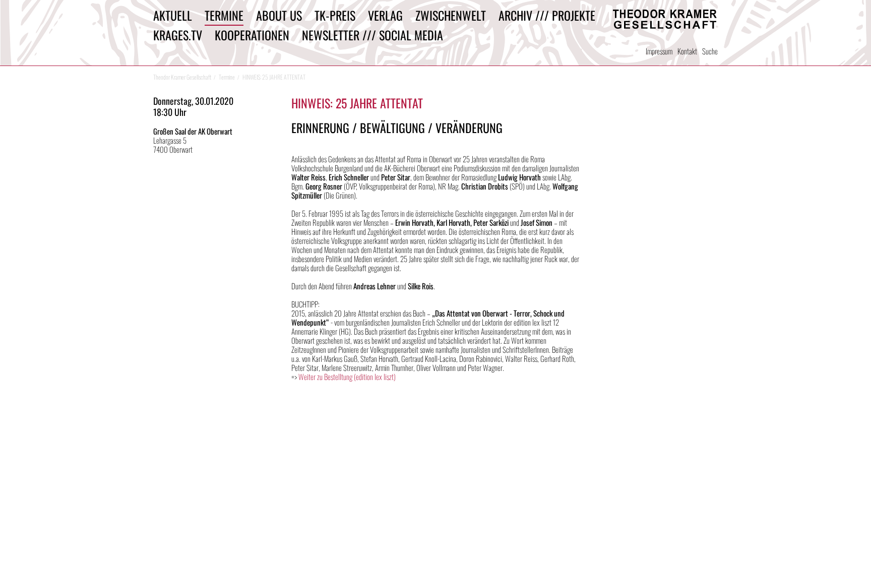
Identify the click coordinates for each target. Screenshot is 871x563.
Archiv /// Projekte (547, 15)
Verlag (385, 15)
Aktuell (172, 15)
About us (279, 15)
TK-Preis (335, 15)
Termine (224, 15)
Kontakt (687, 50)
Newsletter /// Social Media (372, 35)
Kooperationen (252, 35)
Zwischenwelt (450, 15)
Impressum (659, 50)
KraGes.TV (177, 35)
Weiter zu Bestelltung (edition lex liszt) (347, 376)
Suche (710, 50)
